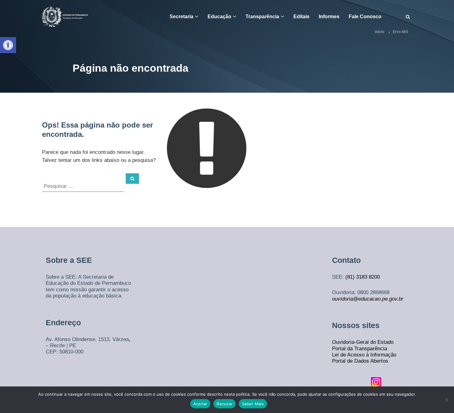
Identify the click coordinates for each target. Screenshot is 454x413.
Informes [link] (329, 16)
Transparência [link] (262, 16)
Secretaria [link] (181, 16)
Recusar (224, 403)
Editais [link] (301, 16)
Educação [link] (219, 16)
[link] (8, 45)
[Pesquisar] (132, 178)
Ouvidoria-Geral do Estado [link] (362, 342)
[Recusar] (446, 400)
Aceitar (200, 403)
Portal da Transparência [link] (359, 349)
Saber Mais (253, 403)
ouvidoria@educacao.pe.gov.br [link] (367, 299)
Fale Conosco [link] (365, 16)
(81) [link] (350, 277)
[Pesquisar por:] (84, 186)
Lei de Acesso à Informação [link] (364, 355)
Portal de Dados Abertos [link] (360, 361)
